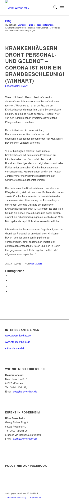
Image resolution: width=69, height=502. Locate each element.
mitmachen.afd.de (15, 348)
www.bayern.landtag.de (18, 335)
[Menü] (62, 7)
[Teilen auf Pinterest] (10, 286)
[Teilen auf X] (10, 280)
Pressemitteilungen (17, 86)
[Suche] (53, 7)
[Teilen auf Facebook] (10, 275)
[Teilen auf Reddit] (10, 291)
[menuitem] (53, 7)
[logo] (28, 7)
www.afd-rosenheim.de (17, 342)
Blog (8, 20)
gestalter (36, 263)
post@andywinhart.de (25, 391)
